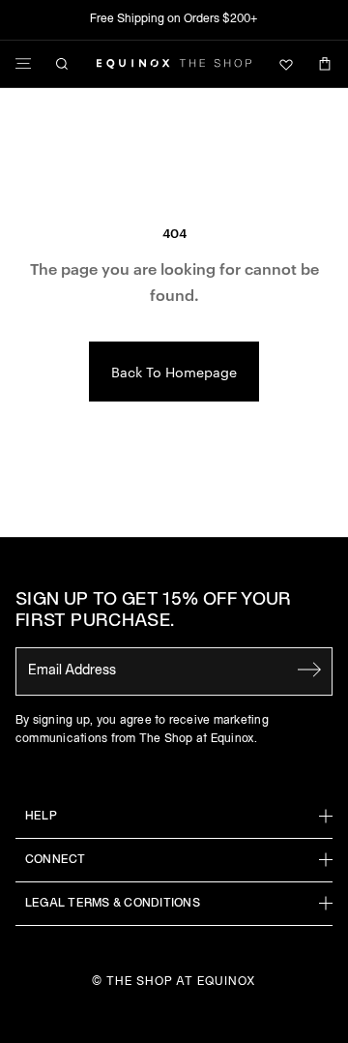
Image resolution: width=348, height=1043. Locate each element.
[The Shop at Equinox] (174, 64)
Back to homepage (174, 371)
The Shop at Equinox (181, 981)
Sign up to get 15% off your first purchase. (153, 611)
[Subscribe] (309, 669)
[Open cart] (325, 64)
